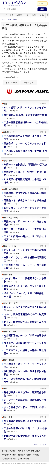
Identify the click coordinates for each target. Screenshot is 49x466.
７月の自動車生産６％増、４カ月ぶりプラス (25, 137)
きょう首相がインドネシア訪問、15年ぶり (25, 409)
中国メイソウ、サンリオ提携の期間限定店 (25, 259)
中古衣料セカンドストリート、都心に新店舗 (25, 266)
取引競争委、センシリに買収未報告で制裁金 (25, 373)
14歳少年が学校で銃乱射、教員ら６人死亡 (25, 437)
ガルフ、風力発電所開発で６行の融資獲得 (25, 316)
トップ (4, 15)
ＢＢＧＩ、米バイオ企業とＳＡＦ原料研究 (25, 308)
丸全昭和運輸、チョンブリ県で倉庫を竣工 (25, 337)
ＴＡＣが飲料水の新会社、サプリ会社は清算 (25, 238)
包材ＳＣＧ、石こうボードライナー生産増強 (25, 209)
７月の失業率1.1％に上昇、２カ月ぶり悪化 (25, 430)
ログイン (42, 3)
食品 (42, 15)
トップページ (11, 83)
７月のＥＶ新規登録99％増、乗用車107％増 (25, 152)
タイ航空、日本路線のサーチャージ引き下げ (25, 344)
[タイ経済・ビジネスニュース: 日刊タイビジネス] (14, 5)
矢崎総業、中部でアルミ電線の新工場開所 (25, 194)
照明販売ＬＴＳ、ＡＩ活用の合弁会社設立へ (25, 173)
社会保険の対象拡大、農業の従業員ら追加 (25, 422)
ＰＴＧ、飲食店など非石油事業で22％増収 (25, 323)
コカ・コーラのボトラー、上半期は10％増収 (25, 230)
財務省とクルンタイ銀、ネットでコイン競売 (25, 287)
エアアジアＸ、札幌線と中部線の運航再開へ (25, 352)
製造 (34, 15)
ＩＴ (26, 15)
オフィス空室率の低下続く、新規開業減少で (25, 380)
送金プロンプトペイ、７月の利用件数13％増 (24, 295)
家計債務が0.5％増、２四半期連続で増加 (25, 116)
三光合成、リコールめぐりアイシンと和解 (25, 145)
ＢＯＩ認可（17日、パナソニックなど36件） (25, 109)
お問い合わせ (23, 459)
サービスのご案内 (9, 451)
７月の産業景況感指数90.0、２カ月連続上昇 (26, 124)
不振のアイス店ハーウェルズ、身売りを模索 (25, 223)
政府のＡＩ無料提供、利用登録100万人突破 (25, 166)
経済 (11, 15)
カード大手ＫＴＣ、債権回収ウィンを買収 (25, 280)
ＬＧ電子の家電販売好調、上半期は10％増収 (25, 181)
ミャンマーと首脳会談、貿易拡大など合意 (25, 401)
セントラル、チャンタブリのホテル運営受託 (25, 251)
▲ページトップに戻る (40, 445)
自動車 (19, 15)
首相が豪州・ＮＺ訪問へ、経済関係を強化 (25, 394)
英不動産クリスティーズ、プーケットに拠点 (25, 365)
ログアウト (28, 83)
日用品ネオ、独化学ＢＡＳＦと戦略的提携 (25, 202)
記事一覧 (43, 104)
